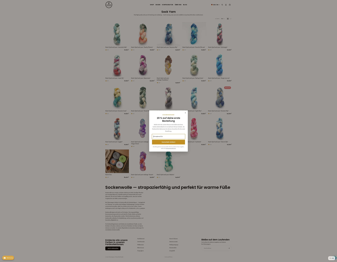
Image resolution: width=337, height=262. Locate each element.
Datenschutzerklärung (171, 148)
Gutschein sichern (168, 142)
